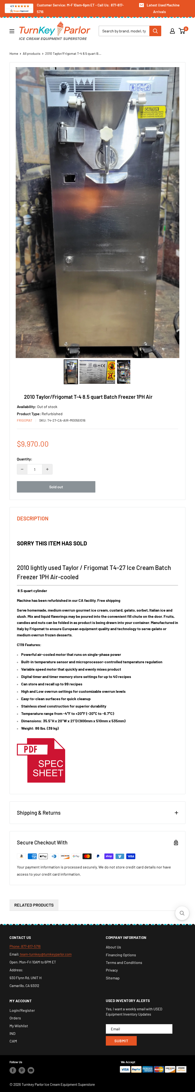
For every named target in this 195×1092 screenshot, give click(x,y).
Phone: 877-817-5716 (25, 946)
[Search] (155, 31)
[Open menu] (12, 31)
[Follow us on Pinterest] (22, 1070)
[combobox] (124, 31)
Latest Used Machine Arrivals (163, 8)
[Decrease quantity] (22, 469)
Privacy (112, 970)
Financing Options (121, 954)
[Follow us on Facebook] (13, 1070)
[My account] (172, 31)
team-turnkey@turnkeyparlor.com (45, 954)
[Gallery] (97, 226)
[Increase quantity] (47, 469)
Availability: (27, 406)
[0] (182, 31)
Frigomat (24, 420)
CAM (13, 1041)
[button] (182, 913)
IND (12, 1033)
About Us (113, 947)
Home (14, 53)
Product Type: (29, 413)
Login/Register (22, 1010)
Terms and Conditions (124, 962)
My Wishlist (19, 1025)
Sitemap (113, 978)
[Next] (172, 212)
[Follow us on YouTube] (31, 1070)
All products (31, 53)
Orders (15, 1018)
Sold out (56, 486)
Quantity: (24, 459)
